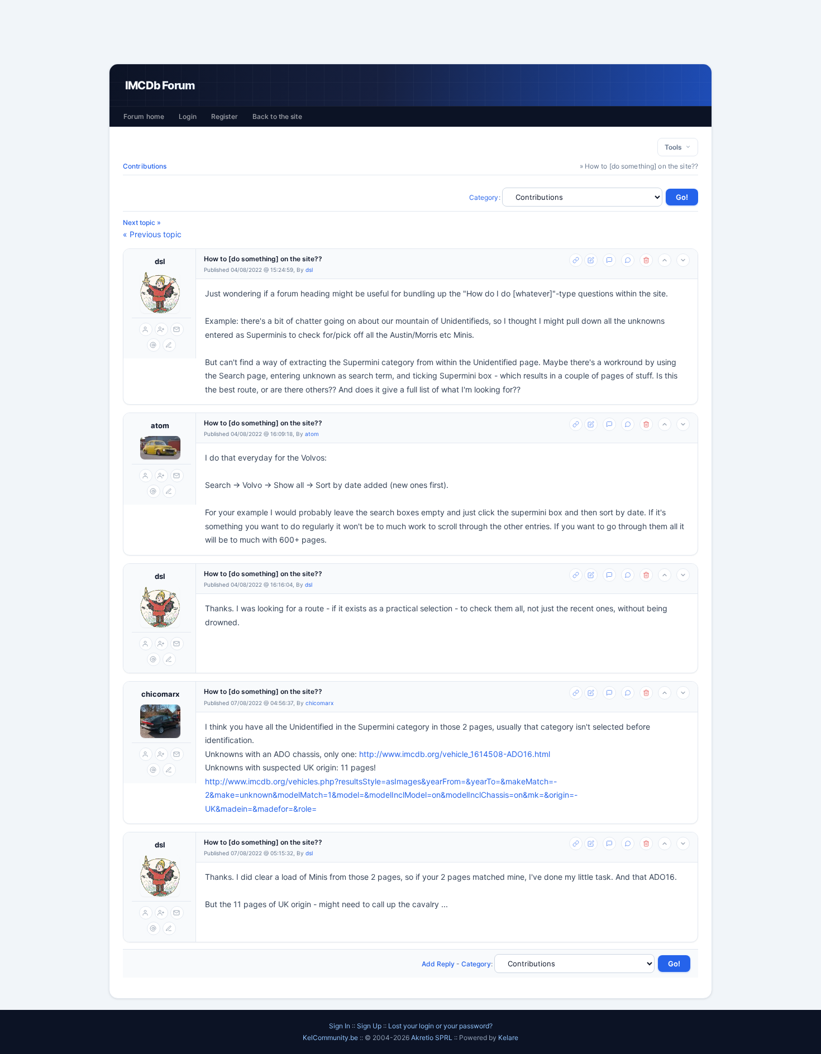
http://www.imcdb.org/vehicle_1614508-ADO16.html (454, 754)
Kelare (508, 1037)
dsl (160, 261)
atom (160, 425)
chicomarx (160, 693)
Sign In (339, 1026)
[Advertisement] (410, 32)
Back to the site (277, 116)
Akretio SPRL (432, 1037)
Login (188, 116)
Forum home (143, 116)
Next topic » (142, 222)
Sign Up (369, 1026)
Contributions (145, 166)
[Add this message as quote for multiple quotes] (627, 260)
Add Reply (438, 964)
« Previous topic (152, 234)
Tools (675, 147)
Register (224, 116)
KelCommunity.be (331, 1037)
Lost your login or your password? (440, 1026)
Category (484, 197)
